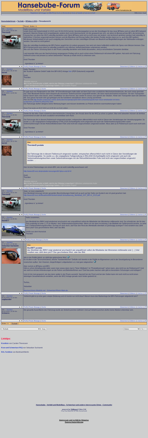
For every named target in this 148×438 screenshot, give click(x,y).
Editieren (133, 66)
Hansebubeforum (8, 21)
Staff (93, 13)
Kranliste (5, 343)
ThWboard (74, 409)
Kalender (87, 13)
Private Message (34, 66)
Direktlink (10, 29)
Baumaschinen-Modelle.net (34, 290)
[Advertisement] (74, 361)
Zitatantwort (124, 66)
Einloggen (43, 13)
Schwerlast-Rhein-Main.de (57, 290)
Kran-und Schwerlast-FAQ (12, 348)
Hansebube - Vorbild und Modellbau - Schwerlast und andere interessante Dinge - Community (74, 405)
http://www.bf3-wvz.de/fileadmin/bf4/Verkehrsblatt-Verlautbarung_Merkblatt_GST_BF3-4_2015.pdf (62, 195)
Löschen (140, 66)
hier (70, 71)
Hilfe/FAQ (52, 13)
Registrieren (34, 13)
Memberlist (66, 13)
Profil (25, 66)
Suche (59, 13)
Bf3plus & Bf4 (31, 21)
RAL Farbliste (7, 352)
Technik (20, 21)
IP (145, 66)
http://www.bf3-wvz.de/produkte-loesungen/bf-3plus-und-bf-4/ (47, 171)
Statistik (79, 13)
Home (73, 13)
